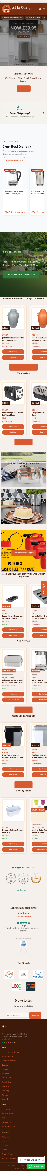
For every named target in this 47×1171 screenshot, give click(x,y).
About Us (5, 1137)
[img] (23, 913)
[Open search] (31, 9)
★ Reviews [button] (44, 589)
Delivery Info (6, 1122)
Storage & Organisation (10, 1052)
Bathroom (5, 1065)
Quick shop (13, 352)
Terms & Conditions (9, 1158)
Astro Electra (36, 685)
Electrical (5, 1086)
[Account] (40, 9)
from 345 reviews (23, 916)
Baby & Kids (6, 1082)
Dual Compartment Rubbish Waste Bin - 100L (12, 756)
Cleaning (5, 1069)
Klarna (4, 1150)
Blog (3, 1141)
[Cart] (44, 9)
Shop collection (23, 442)
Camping (5, 1091)
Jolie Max (5, 343)
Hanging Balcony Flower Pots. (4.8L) (12, 831)
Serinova (35, 835)
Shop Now (23, 88)
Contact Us (6, 1109)
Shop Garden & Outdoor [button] (19, 274)
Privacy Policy (7, 1154)
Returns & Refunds (9, 1126)
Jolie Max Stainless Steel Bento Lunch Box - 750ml (12, 681)
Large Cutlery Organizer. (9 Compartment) (12, 617)
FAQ (3, 1118)
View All (5, 1099)
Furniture (5, 1073)
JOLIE (4, 418)
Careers (5, 1145)
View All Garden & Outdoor (23, 367)
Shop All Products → (14, 160)
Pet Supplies (6, 1078)
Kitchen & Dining (8, 1056)
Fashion (5, 1095)
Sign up (35, 1015)
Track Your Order (8, 1114)
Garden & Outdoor (9, 1061)
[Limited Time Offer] (23, 43)
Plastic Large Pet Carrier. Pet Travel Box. (12, 414)
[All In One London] (12, 9)
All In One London (8, 685)
